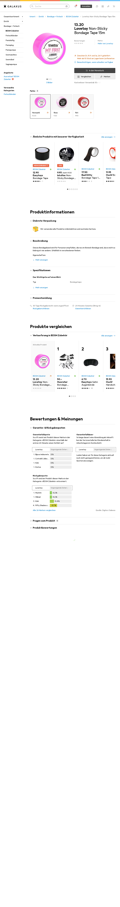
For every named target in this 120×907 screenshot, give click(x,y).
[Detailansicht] (52, 458)
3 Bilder (49, 82)
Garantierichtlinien (83, 308)
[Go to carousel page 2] (69, 189)
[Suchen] (32, 6)
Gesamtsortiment (11, 16)
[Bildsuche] (66, 6)
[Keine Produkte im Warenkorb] (114, 6)
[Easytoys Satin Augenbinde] (91, 366)
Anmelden (86, 6)
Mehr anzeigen (41, 260)
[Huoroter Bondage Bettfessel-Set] (66, 366)
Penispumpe (11, 50)
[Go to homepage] (12, 6)
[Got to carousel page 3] (50, 79)
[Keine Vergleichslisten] (103, 6)
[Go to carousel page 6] (77, 189)
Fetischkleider (12, 35)
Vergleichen (86, 76)
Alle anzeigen (106, 137)
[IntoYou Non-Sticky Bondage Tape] (66, 163)
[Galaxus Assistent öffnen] (97, 6)
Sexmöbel (10, 59)
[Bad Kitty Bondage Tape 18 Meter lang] (91, 163)
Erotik (6, 21)
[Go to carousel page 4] (73, 189)
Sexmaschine (11, 55)
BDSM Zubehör (12, 31)
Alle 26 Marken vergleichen (44, 510)
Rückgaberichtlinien (41, 308)
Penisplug (10, 45)
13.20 (79, 25)
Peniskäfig (10, 40)
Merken (107, 76)
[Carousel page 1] (67, 189)
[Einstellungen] (75, 6)
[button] (94, 57)
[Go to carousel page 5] (75, 189)
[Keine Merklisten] (108, 6)
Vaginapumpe (11, 64)
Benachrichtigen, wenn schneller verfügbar (95, 62)
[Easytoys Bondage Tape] (42, 163)
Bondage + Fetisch (11, 26)
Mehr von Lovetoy (105, 42)
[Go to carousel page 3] (71, 189)
